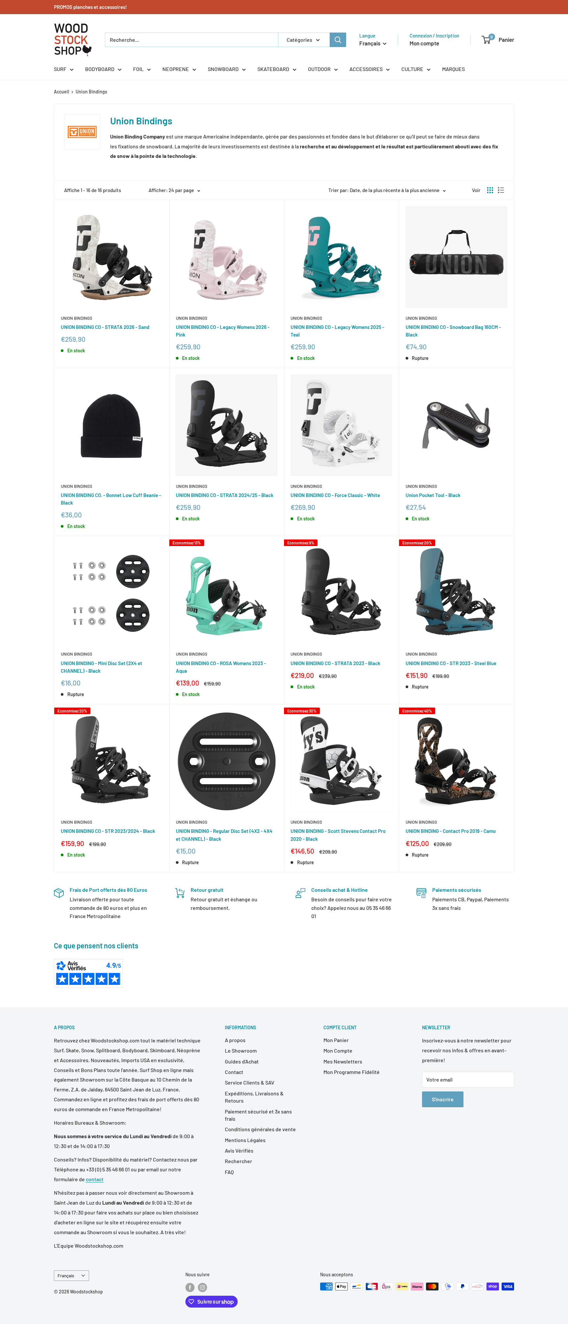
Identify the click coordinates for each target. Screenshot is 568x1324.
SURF (60, 69)
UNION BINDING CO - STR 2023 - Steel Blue (451, 663)
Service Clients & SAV (249, 1082)
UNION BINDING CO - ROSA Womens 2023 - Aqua (221, 667)
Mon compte (424, 43)
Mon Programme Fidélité (351, 1072)
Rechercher (238, 1161)
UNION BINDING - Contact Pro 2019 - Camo (451, 831)
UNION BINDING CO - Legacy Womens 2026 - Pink (223, 330)
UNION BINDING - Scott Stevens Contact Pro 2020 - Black (338, 834)
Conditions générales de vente (260, 1129)
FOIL (138, 69)
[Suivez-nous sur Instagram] (202, 1287)
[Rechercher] (338, 40)
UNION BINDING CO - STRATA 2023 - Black (335, 663)
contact (95, 1179)
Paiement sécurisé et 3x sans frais (258, 1115)
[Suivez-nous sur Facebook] (190, 1287)
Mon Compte (337, 1050)
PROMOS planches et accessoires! (90, 7)
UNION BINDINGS (76, 318)
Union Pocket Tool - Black (433, 495)
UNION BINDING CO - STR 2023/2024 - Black (108, 831)
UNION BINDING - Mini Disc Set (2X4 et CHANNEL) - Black (101, 667)
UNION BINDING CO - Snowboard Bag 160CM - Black (453, 330)
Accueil (61, 91)
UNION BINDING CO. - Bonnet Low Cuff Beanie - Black (111, 499)
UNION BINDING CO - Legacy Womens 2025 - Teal (337, 330)
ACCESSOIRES (366, 69)
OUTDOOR (319, 69)
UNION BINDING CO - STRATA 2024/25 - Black (224, 495)
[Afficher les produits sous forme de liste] (501, 190)
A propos (235, 1040)
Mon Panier (336, 1040)
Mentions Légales (245, 1140)
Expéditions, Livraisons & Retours (254, 1097)
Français (66, 1275)
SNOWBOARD (223, 69)
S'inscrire (443, 1099)
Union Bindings (91, 91)
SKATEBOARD (273, 69)
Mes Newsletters (342, 1061)
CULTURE (412, 69)
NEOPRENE (175, 69)
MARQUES (453, 69)
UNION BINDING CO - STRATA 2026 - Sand (105, 327)
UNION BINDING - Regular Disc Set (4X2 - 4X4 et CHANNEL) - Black (224, 834)
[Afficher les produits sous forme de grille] (490, 190)
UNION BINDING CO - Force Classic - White (335, 495)
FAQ (229, 1172)
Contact (234, 1072)
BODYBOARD (99, 69)
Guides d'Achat (242, 1061)
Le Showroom (241, 1050)
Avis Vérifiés (239, 1150)
